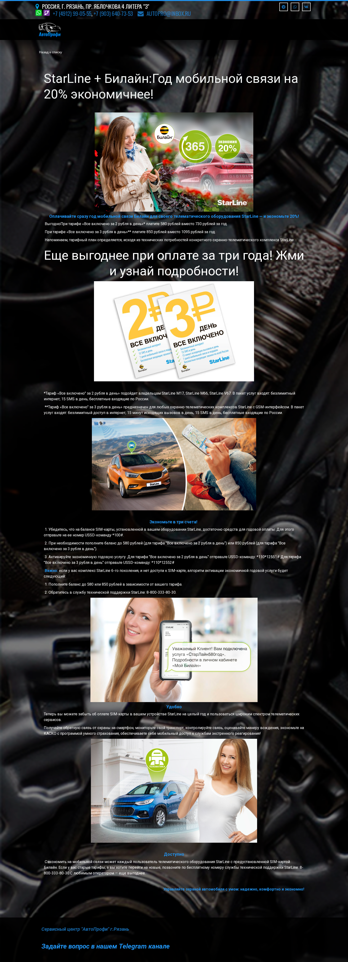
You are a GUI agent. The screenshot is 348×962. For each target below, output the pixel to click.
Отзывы (244, 29)
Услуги (120, 29)
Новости (177, 29)
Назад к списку (50, 51)
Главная (91, 29)
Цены (148, 29)
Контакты (210, 29)
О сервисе (276, 29)
